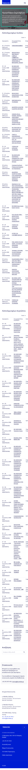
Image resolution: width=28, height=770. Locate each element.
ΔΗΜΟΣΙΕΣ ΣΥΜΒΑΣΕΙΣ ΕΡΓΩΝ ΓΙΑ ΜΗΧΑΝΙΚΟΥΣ (19, 405)
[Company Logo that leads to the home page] (6, 2)
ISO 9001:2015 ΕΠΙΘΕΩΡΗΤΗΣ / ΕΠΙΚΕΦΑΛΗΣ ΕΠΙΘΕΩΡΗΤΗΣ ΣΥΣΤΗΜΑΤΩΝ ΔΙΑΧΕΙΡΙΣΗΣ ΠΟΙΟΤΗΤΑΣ (16, 71)
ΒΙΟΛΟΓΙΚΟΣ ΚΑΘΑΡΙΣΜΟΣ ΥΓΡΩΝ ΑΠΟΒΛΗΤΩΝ (17, 95)
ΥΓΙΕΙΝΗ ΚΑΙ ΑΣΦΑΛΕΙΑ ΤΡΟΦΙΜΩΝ (15, 148)
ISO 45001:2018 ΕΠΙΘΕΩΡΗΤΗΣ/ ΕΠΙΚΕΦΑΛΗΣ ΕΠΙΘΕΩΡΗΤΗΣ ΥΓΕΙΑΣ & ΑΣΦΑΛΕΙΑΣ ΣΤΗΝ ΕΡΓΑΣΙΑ (18, 478)
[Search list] (24, 652)
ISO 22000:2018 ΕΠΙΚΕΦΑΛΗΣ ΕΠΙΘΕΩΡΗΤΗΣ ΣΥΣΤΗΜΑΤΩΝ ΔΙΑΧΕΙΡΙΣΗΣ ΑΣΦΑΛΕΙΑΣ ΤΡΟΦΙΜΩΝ (18, 465)
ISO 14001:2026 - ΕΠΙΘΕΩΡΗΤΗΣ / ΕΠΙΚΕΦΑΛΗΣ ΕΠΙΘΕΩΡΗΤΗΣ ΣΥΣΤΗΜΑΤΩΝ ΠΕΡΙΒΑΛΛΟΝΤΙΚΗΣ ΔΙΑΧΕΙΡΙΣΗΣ (19, 492)
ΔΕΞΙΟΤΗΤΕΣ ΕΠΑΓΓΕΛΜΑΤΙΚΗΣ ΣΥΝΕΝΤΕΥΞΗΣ (18, 526)
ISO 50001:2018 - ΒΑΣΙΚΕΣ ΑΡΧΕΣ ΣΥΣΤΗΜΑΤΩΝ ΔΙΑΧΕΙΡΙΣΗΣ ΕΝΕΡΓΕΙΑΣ (18, 385)
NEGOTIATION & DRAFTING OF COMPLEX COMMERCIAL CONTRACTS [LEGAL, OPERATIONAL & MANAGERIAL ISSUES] (17, 57)
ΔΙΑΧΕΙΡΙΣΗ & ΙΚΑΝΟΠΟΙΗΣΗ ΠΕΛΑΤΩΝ (18, 422)
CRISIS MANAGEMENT (17, 45)
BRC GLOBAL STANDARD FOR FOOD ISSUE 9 (18, 563)
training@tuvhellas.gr (18, 681)
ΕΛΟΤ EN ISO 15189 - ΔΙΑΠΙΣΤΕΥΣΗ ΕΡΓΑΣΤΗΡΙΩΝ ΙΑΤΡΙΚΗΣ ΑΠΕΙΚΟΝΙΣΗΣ (17, 218)
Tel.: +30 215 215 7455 (8, 716)
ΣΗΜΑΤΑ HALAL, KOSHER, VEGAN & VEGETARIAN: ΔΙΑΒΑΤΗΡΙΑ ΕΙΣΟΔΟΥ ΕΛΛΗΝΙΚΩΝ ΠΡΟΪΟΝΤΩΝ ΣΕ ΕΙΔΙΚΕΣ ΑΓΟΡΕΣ (17, 119)
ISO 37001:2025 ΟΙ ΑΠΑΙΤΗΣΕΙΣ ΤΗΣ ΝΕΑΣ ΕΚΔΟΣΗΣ (16, 129)
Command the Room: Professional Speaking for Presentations (17, 167)
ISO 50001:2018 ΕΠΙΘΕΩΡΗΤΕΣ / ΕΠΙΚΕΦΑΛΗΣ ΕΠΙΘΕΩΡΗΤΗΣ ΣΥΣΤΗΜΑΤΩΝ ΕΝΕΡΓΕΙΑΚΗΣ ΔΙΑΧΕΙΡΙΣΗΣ (16, 84)
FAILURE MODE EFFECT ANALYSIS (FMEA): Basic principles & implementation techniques (17, 262)
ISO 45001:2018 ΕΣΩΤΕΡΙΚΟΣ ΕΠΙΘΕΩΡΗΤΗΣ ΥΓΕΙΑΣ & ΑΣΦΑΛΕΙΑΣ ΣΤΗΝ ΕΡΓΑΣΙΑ (17, 158)
